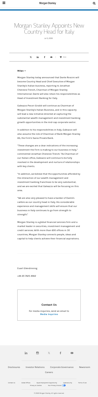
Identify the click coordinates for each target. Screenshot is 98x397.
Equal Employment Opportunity (47, 383)
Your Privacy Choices (55, 385)
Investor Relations (35, 367)
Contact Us (12, 383)
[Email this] (51, 57)
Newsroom (84, 367)
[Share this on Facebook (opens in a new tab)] (44, 57)
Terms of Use (82, 383)
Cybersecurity (67, 383)
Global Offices (26, 383)
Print (66, 56)
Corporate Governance (62, 367)
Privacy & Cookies (36, 385)
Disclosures (14, 367)
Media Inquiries (49, 314)
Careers (49, 372)
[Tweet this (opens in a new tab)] (31, 57)
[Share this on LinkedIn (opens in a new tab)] (37, 57)
